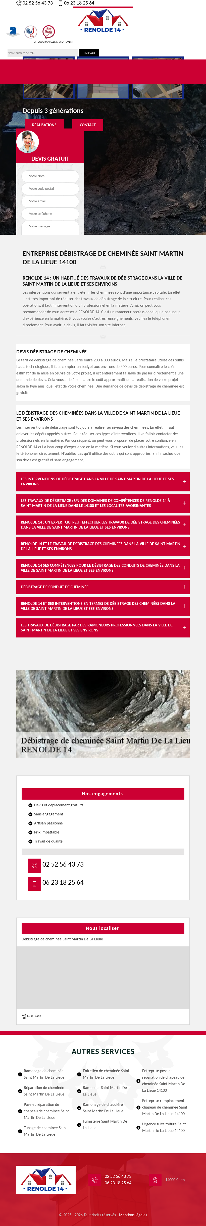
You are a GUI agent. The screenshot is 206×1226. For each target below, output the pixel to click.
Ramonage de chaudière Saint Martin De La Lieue (103, 1108)
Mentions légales (133, 1215)
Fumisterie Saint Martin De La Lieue (105, 1125)
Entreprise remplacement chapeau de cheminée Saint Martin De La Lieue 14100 (164, 1107)
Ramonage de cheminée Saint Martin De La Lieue (44, 1074)
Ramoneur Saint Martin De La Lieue (105, 1091)
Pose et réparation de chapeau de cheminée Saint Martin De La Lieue (46, 1111)
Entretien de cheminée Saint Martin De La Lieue (106, 1074)
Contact (88, 125)
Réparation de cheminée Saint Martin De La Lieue (44, 1091)
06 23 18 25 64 (79, 3)
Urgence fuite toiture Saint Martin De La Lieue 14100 (164, 1127)
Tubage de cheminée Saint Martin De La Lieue (45, 1131)
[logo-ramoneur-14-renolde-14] (103, 21)
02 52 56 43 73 (38, 3)
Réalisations (44, 125)
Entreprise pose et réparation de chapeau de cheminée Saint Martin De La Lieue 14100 (163, 1081)
